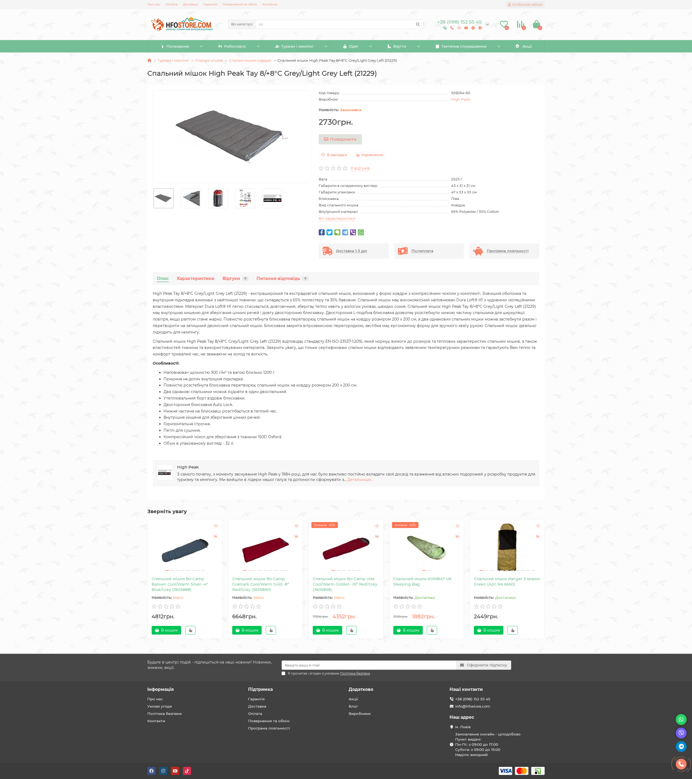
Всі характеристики (337, 218)
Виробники (360, 713)
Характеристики (195, 278)
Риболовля (235, 46)
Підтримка (260, 689)
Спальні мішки (209, 60)
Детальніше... (360, 479)
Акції (527, 46)
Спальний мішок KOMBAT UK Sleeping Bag (422, 581)
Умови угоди (159, 706)
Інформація (160, 689)
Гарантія (210, 4)
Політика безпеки (164, 713)
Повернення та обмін (239, 4)
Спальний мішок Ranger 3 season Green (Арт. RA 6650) (507, 581)
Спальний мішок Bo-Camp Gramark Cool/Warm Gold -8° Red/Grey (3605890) (260, 584)
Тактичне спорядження (463, 46)
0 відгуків (360, 168)
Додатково (361, 689)
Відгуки (234, 278)
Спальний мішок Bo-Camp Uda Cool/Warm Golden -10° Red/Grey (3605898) (345, 584)
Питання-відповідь (281, 278)
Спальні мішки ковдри (250, 60)
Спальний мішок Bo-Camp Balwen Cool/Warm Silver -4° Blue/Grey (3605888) (180, 584)
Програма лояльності (269, 728)
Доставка (190, 4)
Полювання (178, 46)
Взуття (399, 46)
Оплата (172, 4)
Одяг (353, 46)
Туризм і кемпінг (297, 46)
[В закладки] (215, 526)
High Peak (460, 99)
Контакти (269, 4)
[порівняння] (215, 536)
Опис (163, 278)
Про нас (153, 4)
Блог (353, 706)
